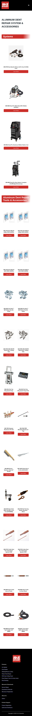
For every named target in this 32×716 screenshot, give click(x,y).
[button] (29, 5)
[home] (5, 5)
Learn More (16, 71)
